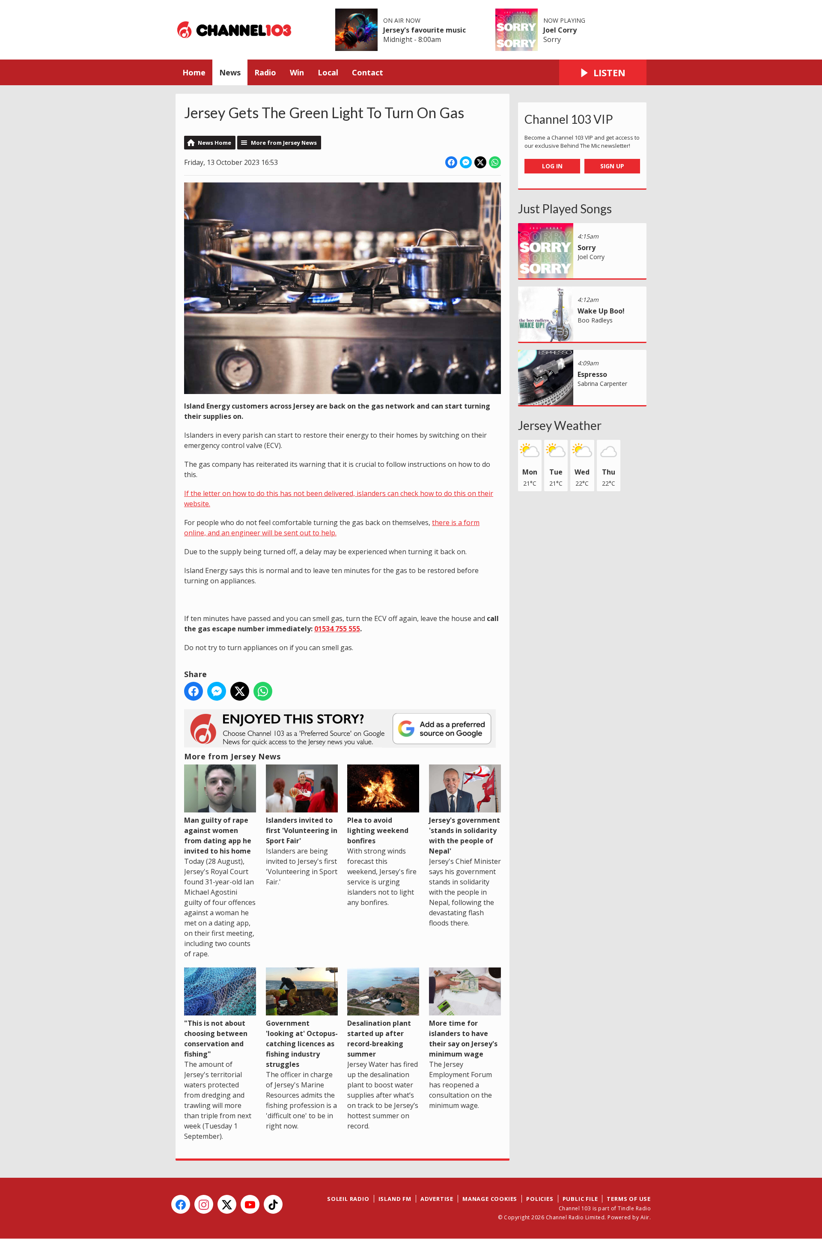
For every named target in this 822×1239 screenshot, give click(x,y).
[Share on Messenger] (466, 162)
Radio (265, 72)
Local (328, 72)
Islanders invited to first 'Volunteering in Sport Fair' (301, 830)
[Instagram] (203, 1204)
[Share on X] (480, 162)
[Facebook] (180, 1204)
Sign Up (612, 166)
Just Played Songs (565, 208)
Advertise (436, 1199)
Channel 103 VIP (568, 119)
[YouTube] (250, 1204)
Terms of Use (629, 1199)
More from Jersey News (284, 142)
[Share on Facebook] (451, 162)
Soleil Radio (348, 1199)
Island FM (394, 1199)
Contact (367, 72)
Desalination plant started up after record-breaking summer (379, 1038)
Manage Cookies (489, 1199)
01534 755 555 (337, 628)
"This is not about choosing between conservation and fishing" (215, 1038)
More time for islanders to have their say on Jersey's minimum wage (463, 1038)
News (230, 72)
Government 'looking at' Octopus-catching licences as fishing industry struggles (302, 1043)
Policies (539, 1199)
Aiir (644, 1217)
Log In (552, 166)
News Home (214, 142)
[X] (226, 1204)
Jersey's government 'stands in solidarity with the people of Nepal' (464, 835)
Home (194, 72)
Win (297, 72)
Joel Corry (560, 30)
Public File (580, 1199)
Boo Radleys (595, 320)
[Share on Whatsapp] (495, 162)
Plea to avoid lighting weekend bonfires (377, 830)
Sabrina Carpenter (602, 383)
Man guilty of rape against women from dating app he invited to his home (217, 835)
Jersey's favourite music (424, 30)
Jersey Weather (560, 425)
